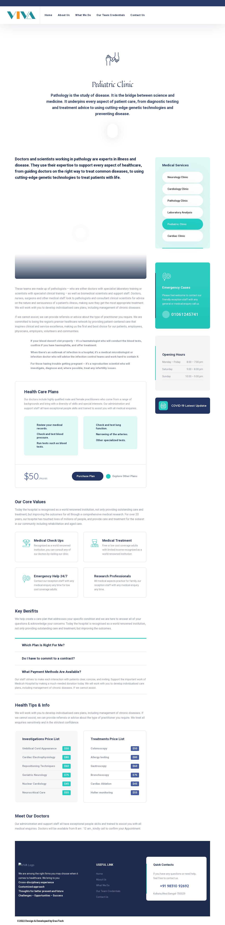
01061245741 (184, 314)
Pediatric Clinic (177, 224)
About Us (64, 15)
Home (48, 15)
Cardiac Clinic (176, 236)
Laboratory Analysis (180, 212)
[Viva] (21, 15)
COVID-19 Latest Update (189, 405)
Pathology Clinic (178, 200)
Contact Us (137, 15)
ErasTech (58, 921)
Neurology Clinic (178, 177)
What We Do (83, 15)
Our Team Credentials (111, 15)
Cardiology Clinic (178, 189)
